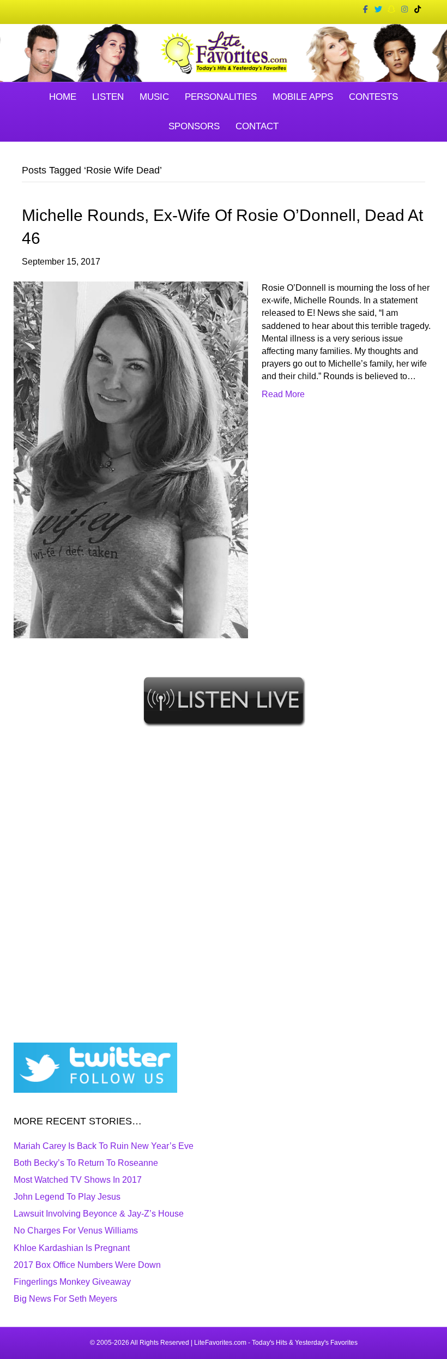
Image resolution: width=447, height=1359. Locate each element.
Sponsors (194, 126)
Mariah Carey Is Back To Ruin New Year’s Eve (104, 1146)
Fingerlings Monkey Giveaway (72, 1281)
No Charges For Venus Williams (76, 1230)
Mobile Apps (303, 97)
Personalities (221, 97)
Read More (283, 394)
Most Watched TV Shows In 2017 (78, 1179)
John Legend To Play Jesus (67, 1196)
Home (62, 97)
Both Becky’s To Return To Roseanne (86, 1163)
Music (154, 97)
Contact (257, 126)
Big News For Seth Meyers (65, 1298)
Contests (373, 97)
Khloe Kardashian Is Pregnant (72, 1248)
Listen (108, 97)
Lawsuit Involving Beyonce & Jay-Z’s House (99, 1213)
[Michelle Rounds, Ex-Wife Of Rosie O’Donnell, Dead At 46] (131, 459)
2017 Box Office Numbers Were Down (87, 1265)
